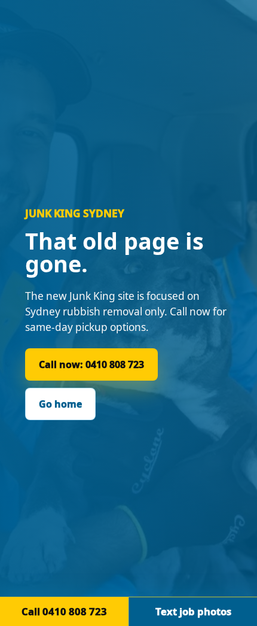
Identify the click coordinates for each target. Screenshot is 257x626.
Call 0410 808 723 (64, 611)
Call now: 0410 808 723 (91, 364)
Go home (60, 404)
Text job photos (193, 611)
